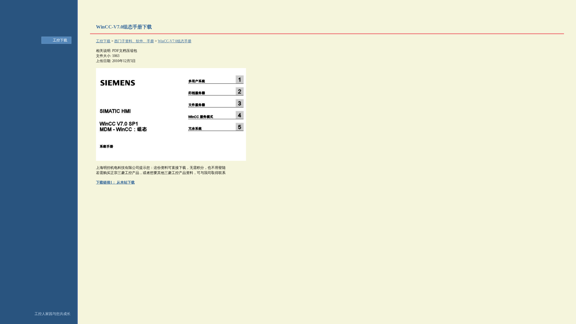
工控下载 (60, 40)
